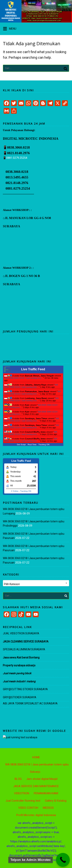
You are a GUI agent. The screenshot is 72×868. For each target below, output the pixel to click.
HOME (36, 757)
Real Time (32, 444)
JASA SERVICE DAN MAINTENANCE (36, 786)
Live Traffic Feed (33, 369)
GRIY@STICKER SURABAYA (19, 697)
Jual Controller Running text (23, 800)
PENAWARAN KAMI (46, 793)
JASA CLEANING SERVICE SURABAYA (26, 641)
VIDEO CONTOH (28, 807)
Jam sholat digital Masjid (41, 779)
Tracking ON (43, 444)
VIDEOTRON (21, 793)
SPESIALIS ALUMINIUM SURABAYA (24, 649)
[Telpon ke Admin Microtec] (63, 860)
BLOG (18, 779)
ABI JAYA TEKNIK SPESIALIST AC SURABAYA (30, 703)
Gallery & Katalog (55, 800)
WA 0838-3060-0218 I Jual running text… (24, 378)
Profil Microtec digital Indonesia (36, 815)
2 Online (14, 491)
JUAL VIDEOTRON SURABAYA (21, 633)
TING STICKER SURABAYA (32, 689)
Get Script (21, 444)
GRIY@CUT (9, 689)
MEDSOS (48, 807)
